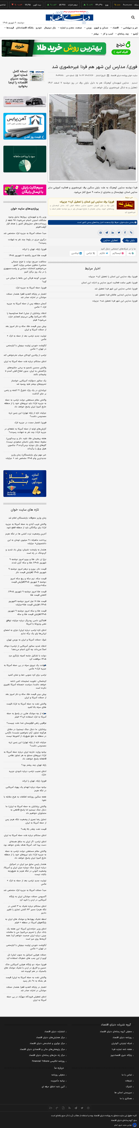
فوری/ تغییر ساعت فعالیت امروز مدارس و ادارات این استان (109, 282)
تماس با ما (127, 1075)
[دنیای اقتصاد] (69, 17)
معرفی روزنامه (58, 1075)
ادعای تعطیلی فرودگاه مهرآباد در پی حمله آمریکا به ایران (26, 998)
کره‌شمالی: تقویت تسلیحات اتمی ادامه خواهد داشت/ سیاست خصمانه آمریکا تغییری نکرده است (25, 685)
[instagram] (88, 1107)
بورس (88, 28)
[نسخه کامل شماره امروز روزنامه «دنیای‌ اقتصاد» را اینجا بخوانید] (37, 76)
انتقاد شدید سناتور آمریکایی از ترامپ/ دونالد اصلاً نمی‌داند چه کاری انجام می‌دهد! (25, 647)
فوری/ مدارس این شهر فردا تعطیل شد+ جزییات (114, 301)
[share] (63, 1107)
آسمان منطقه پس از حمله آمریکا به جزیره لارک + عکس (26, 305)
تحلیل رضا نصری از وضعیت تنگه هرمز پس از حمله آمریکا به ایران (25, 821)
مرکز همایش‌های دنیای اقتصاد (50, 1037)
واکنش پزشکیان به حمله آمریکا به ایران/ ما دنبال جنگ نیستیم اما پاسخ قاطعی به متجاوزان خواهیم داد (26, 810)
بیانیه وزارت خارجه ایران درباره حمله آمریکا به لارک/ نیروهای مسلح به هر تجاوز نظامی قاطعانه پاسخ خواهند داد (25, 755)
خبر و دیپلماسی (130, 28)
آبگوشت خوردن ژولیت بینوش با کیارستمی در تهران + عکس (26, 347)
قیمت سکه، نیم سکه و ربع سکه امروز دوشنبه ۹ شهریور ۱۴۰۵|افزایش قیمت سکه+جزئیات (28, 582)
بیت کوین (24, 4)
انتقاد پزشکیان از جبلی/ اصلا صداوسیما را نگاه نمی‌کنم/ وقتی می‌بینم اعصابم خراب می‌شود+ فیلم (26, 317)
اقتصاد (115, 28)
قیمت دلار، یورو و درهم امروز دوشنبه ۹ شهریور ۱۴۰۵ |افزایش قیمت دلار (27, 570)
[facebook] (125, 232)
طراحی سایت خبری (125, 1125)
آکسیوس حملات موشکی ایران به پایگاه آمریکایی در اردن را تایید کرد (27, 898)
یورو (94, 4)
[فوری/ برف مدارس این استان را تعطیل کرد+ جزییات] (125, 205)
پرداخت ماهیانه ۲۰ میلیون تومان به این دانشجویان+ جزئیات (26, 541)
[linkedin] (112, 232)
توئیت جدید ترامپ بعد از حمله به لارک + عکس (26, 337)
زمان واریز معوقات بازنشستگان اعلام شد (27, 518)
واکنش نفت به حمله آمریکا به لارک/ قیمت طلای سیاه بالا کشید (26, 705)
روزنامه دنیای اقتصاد (122, 1037)
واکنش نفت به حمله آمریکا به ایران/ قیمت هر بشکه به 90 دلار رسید (26, 979)
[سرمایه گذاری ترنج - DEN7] (69, 48)
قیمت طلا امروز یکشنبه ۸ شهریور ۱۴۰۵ (27, 255)
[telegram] (106, 232)
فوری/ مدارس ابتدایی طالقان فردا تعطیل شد (116, 295)
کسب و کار (107, 34)
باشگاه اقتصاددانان (25, 28)
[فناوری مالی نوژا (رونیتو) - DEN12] (24, 483)
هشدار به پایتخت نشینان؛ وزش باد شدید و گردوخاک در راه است (26, 551)
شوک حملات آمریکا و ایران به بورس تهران (26, 640)
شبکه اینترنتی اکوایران (121, 1043)
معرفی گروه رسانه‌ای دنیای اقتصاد (116, 1031)
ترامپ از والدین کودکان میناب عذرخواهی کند (25, 355)
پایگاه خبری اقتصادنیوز (121, 1055)
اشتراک (129, 1086)
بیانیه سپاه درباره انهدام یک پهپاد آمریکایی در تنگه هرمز (26, 789)
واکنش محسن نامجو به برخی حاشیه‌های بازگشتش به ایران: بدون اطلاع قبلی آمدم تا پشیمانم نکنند (25, 371)
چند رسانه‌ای (123, 34)
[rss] (69, 1107)
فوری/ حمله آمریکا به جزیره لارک (31, 288)
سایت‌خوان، (123, 222)
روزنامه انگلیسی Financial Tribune (48, 1061)
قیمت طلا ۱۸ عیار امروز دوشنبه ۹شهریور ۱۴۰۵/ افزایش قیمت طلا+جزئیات (27, 603)
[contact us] (57, 1107)
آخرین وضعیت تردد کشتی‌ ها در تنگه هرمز (25, 534)
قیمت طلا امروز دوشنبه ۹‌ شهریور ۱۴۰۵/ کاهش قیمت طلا (27, 593)
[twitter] (119, 232)
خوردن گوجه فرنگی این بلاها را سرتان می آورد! (26, 280)
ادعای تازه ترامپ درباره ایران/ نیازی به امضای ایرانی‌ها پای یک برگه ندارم (25, 632)
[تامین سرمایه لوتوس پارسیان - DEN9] (24, 159)
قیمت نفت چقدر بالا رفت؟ (33, 829)
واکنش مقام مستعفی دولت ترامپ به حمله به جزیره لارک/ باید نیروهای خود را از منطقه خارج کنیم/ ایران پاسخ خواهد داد (25, 403)
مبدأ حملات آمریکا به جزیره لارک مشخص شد (25, 233)
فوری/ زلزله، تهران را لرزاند (34, 249)
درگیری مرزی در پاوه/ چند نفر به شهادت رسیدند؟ (27, 241)
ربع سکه (125, 4)
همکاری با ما (126, 1098)
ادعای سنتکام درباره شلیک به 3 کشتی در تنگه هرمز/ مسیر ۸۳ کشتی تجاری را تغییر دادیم (26, 910)
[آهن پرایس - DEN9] (24, 126)
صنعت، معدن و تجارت (70, 28)
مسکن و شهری (101, 28)
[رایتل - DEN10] (24, 190)
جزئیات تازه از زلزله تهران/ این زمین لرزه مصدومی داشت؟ (27, 414)
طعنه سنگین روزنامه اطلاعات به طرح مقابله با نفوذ (25, 798)
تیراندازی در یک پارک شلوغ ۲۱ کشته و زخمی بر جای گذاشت (25, 392)
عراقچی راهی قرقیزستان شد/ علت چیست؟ (26, 723)
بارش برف (130, 240)
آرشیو (135, 34)
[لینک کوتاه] (131, 232)
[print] (100, 232)
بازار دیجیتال (50, 28)
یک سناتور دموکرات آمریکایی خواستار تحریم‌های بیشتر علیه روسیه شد (28, 382)
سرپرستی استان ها (123, 1092)
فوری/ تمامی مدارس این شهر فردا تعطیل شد (116, 289)
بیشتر (96, 34)
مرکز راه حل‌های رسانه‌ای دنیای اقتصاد (47, 1055)
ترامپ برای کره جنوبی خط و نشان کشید (27, 675)
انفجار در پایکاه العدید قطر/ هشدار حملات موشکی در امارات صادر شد (26, 295)
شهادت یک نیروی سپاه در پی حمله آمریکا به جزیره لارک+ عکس (25, 667)
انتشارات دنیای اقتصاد (54, 1031)
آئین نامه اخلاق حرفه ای (53, 1086)
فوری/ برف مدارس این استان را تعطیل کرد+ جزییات (87, 202)
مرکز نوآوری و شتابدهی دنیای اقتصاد (47, 1043)
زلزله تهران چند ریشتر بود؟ (33, 765)
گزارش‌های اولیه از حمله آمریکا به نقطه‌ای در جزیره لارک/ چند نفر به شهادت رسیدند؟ (25, 430)
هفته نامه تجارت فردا (122, 1049)
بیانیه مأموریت (58, 1081)
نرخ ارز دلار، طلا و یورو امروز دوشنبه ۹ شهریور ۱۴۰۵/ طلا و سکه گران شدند (27, 561)
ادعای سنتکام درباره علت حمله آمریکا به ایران (25, 361)
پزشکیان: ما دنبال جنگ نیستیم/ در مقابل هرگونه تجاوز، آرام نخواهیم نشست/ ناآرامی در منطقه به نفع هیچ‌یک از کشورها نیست (25, 733)
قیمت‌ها (10, 28)
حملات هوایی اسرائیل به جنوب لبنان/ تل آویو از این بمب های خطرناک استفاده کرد (26, 956)
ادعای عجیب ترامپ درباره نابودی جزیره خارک (27, 773)
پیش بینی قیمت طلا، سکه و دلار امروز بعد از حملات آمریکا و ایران (25, 328)
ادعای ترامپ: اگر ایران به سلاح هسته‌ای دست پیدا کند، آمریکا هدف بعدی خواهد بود (25, 843)
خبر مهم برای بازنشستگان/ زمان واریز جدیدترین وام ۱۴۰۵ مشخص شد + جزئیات (26, 456)
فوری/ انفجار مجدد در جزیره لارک (30, 422)
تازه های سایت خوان (25, 509)
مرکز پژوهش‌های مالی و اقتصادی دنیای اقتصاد (42, 1049)
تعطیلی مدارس (110, 240)
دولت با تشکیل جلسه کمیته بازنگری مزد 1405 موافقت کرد (27, 657)
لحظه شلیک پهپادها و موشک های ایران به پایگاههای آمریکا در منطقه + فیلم (25, 921)
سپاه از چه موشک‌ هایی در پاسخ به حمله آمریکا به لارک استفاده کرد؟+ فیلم (26, 715)
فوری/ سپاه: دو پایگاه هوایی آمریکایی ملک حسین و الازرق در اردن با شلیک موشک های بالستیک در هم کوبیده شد (25, 968)
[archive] (50, 1107)
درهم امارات (60, 4)
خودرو (39, 28)
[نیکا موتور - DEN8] (24, 101)
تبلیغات (128, 1081)
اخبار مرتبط (92, 268)
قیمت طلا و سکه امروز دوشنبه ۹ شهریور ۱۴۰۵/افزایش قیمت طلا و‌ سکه (27, 612)
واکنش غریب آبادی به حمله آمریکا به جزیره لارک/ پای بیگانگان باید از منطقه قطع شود (26, 526)
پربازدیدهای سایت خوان (25, 209)
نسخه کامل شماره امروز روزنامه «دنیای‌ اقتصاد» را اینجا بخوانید (17, 79)
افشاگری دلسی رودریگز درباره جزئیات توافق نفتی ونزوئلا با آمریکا (26, 622)
